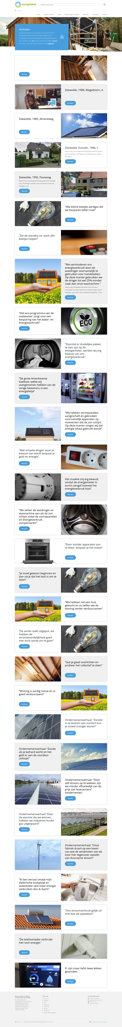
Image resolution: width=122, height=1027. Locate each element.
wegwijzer (50, 43)
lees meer (24, 74)
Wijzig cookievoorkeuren (50, 1012)
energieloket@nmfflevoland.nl (99, 1022)
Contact (104, 14)
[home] (15, 10)
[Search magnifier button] (104, 4)
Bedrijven (86, 14)
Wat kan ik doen (48, 14)
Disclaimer (46, 1010)
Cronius (20, 1022)
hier (33, 41)
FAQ (59, 14)
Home (38, 14)
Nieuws (46, 1008)
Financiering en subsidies (71, 14)
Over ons (46, 998)
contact (54, 41)
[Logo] (25, 4)
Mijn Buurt (96, 14)
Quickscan (46, 1006)
